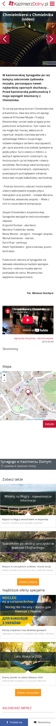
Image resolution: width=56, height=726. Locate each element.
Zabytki (49, 424)
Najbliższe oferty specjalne (23, 590)
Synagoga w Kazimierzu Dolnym (26, 461)
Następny (51, 39)
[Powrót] (3, 3)
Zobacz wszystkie (28, 692)
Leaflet (28, 419)
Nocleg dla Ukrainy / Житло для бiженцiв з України (28, 609)
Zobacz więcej (28, 582)
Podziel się (16, 722)
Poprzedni (4, 39)
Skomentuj (44, 722)
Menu (52, 3)
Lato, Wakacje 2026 (28, 656)
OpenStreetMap (40, 419)
